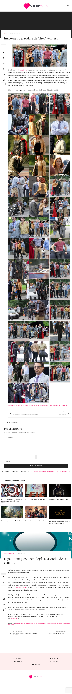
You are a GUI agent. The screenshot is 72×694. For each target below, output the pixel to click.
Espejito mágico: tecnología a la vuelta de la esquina (35, 561)
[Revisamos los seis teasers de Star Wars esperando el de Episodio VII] (60, 512)
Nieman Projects (21, 587)
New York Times (61, 623)
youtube (37, 664)
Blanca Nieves (19, 623)
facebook (55, 658)
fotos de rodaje (55, 404)
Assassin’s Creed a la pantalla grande (59, 499)
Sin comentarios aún (12, 422)
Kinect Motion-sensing (49, 623)
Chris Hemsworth (41, 404)
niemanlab (14, 619)
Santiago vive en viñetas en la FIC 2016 (35, 499)
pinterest (55, 661)
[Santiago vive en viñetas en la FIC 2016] (36, 490)
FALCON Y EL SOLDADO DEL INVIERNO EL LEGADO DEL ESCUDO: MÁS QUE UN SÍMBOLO (11, 501)
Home (36, 683)
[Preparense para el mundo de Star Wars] (12, 512)
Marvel (18, 405)
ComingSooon (22, 70)
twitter (19, 661)
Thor (58, 405)
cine (5, 33)
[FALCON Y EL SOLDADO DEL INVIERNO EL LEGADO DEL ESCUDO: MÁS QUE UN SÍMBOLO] (12, 490)
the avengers (53, 405)
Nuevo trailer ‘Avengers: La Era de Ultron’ (35, 521)
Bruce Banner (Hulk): (30, 404)
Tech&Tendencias (9, 553)
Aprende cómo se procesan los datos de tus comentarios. (50, 471)
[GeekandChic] (36, 6)
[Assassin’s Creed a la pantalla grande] (60, 490)
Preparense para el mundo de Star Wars (11, 521)
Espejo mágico (38, 623)
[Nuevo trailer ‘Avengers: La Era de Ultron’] (36, 512)
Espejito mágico (28, 623)
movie (22, 405)
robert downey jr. (30, 405)
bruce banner (19, 404)
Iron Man (63, 404)
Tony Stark (64, 405)
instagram (19, 658)
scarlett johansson (42, 405)
